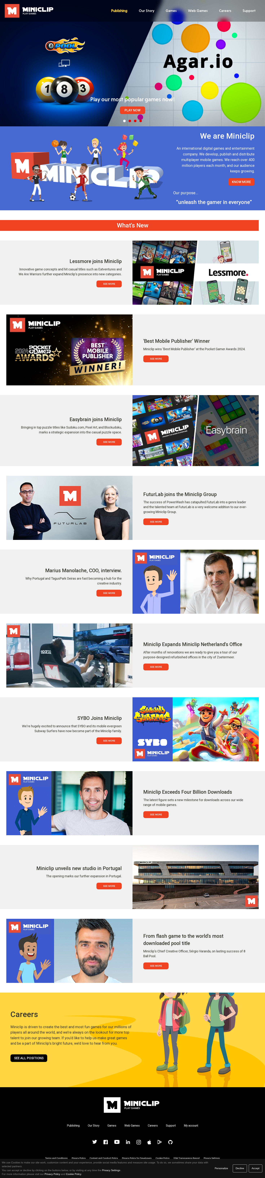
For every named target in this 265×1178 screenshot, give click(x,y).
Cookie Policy (162, 1158)
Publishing (119, 10)
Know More (241, 182)
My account (191, 1125)
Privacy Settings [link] (111, 1170)
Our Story (146, 10)
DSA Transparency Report (187, 1158)
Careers (225, 10)
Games (171, 10)
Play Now (132, 110)
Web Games (198, 10)
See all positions (29, 1058)
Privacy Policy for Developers (137, 1158)
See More (109, 283)
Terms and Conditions (56, 1158)
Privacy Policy (79, 1158)
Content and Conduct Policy (104, 1158)
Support (249, 10)
